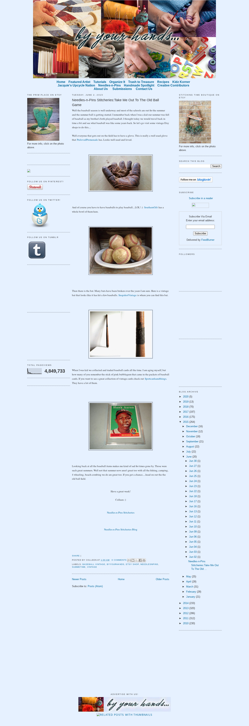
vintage (92, 567)
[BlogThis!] (133, 560)
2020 (186, 396)
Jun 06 (193, 536)
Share (76, 556)
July (189, 451)
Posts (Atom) (95, 586)
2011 (186, 618)
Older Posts (162, 579)
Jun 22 (193, 491)
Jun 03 (193, 551)
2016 (186, 416)
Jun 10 (193, 526)
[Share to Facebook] (140, 560)
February (191, 591)
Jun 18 (193, 496)
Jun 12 (193, 516)
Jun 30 (193, 460)
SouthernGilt (151, 207)
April (189, 581)
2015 (186, 421)
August (190, 446)
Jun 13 (193, 511)
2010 (186, 623)
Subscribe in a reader (201, 198)
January (191, 596)
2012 (186, 613)
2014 (186, 603)
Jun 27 (193, 466)
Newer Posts (79, 579)
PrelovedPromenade (87, 139)
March (190, 586)
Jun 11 (193, 521)
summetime (79, 567)
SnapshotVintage (127, 295)
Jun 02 (193, 556)
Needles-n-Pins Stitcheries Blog (120, 529)
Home (121, 579)
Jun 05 (193, 541)
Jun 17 (193, 501)
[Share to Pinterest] (144, 560)
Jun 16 (193, 506)
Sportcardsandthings (155, 378)
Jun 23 (193, 486)
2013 (186, 608)
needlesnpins (149, 564)
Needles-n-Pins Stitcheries (120, 512)
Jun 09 (193, 531)
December (192, 426)
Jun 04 (193, 546)
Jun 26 (193, 471)
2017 (186, 411)
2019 (186, 401)
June (189, 456)
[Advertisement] (46, 287)
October (191, 436)
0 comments (119, 560)
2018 (186, 406)
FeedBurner (207, 239)
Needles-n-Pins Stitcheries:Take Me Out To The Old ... (203, 565)
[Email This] (129, 560)
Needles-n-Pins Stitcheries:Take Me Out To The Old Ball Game (115, 102)
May (189, 576)
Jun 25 (193, 476)
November (192, 431)
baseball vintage (93, 564)
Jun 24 (193, 481)
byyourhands (115, 564)
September (192, 441)
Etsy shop (132, 564)
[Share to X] (137, 560)
